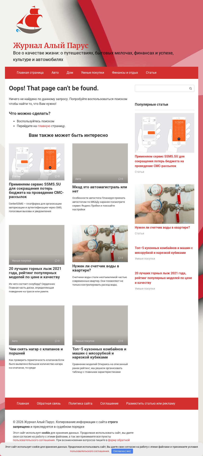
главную (44, 126)
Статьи (151, 72)
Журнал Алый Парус (50, 45)
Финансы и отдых (125, 72)
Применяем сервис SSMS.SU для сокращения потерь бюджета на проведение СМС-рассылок (36, 190)
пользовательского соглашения (34, 440)
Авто (55, 72)
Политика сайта (80, 403)
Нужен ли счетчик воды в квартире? (95, 268)
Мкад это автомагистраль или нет (99, 189)
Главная (23, 403)
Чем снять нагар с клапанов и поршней (36, 351)
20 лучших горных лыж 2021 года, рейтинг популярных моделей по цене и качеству (35, 272)
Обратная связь (49, 403)
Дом (70, 72)
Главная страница (30, 72)
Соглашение (109, 403)
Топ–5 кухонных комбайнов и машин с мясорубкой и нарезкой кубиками (99, 353)
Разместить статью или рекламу (150, 403)
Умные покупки (92, 72)
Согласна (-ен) (122, 451)
